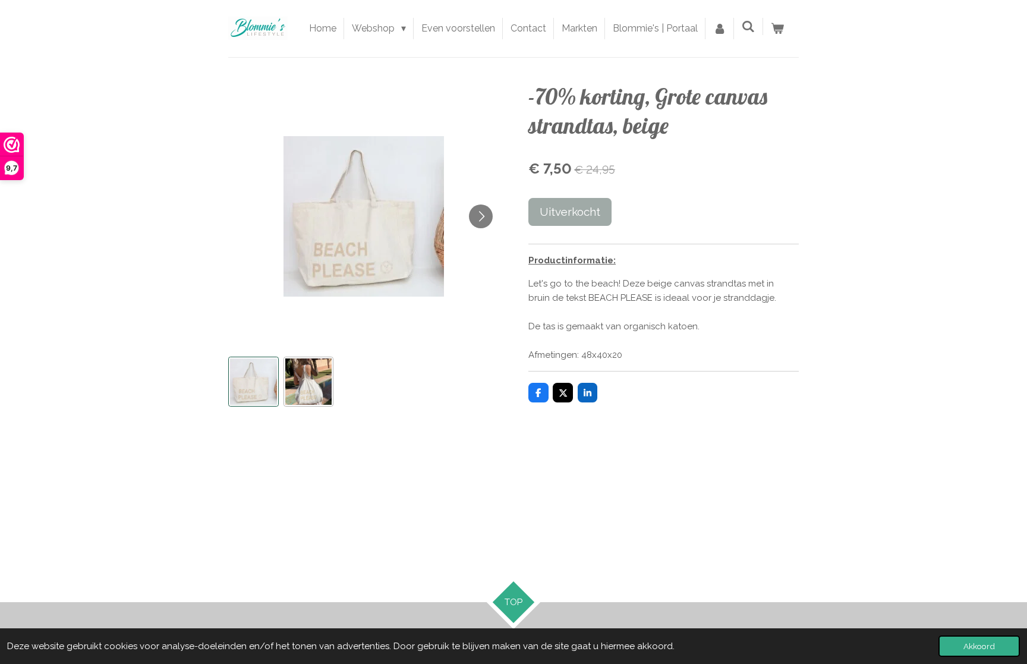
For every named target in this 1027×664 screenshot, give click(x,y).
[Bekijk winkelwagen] (777, 28)
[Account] (719, 28)
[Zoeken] (748, 26)
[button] (253, 382)
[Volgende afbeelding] (481, 216)
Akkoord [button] (979, 646)
